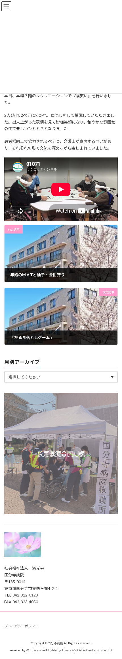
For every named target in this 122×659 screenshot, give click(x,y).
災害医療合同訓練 (61, 453)
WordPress (33, 650)
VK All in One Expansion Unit (93, 650)
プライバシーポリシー (21, 626)
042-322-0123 (25, 595)
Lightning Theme (59, 650)
